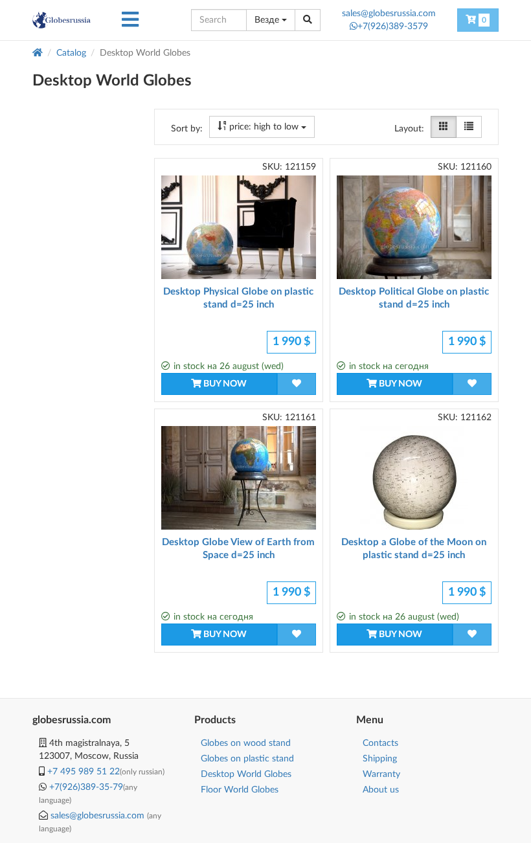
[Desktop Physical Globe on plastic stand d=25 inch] (238, 227)
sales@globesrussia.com (389, 13)
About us (381, 789)
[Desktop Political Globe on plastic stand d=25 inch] (414, 227)
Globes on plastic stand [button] (247, 758)
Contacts (380, 743)
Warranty (381, 774)
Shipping (380, 758)
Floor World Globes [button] (239, 789)
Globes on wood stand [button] (246, 743)
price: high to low (264, 126)
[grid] (444, 127)
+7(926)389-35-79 (86, 787)
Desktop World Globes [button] (246, 774)
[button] (130, 20)
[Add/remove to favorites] (296, 384)
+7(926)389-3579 (392, 26)
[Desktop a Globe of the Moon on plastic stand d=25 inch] (414, 478)
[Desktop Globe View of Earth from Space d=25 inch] (238, 478)
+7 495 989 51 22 (83, 771)
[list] (469, 127)
